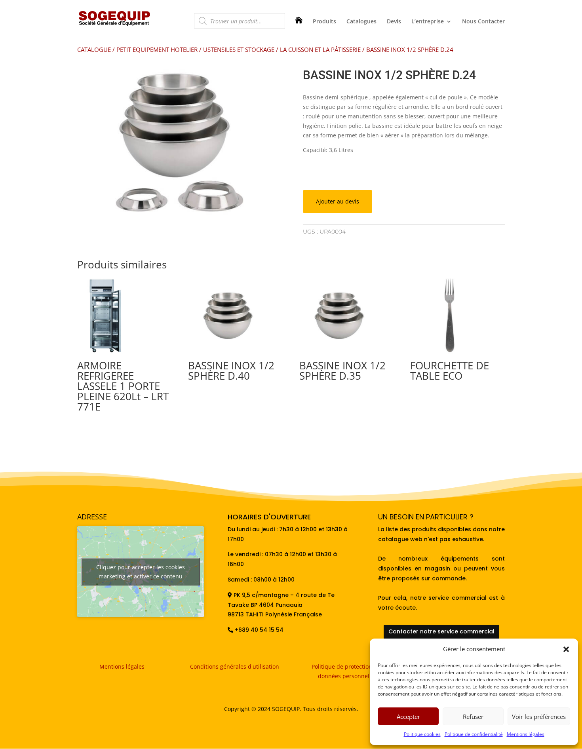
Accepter (408, 716)
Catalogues (361, 22)
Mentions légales (525, 734)
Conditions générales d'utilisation (234, 666)
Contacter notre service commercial (441, 631)
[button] (566, 649)
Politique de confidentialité (474, 734)
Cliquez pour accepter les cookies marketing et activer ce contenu (140, 571)
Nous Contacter (483, 22)
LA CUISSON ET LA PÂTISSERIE (320, 49)
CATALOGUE (94, 49)
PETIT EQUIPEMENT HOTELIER (157, 49)
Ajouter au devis (337, 201)
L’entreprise (427, 22)
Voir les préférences (539, 716)
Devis (394, 22)
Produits (324, 22)
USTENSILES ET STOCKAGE (238, 49)
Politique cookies (422, 734)
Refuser (473, 716)
